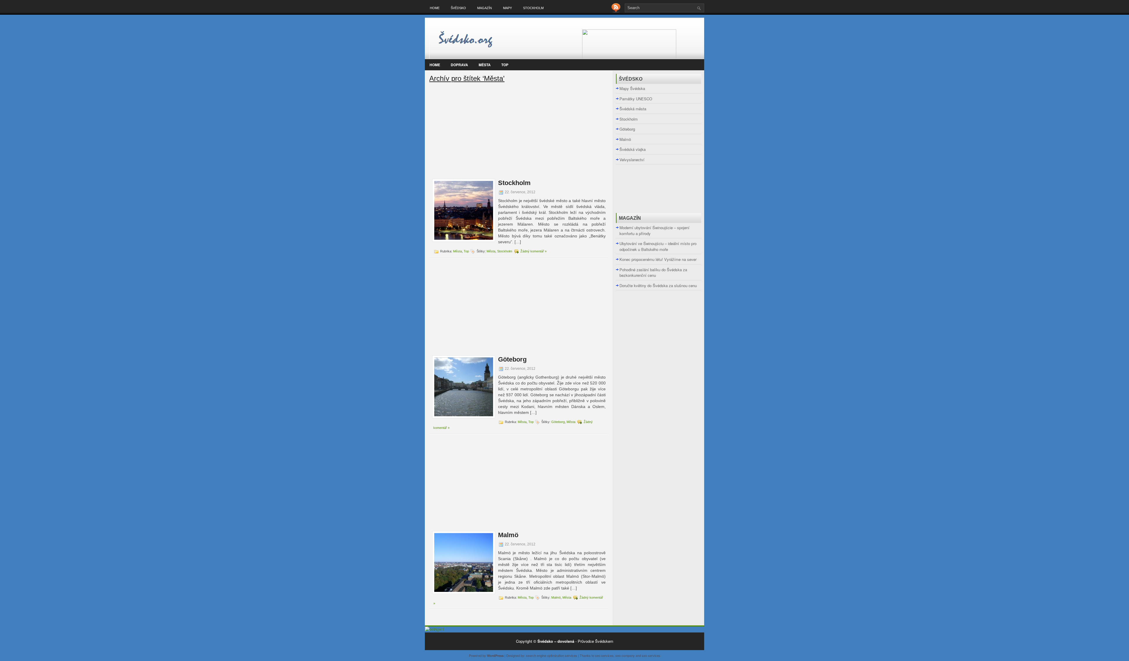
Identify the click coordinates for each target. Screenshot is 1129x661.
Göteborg (512, 359)
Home (435, 8)
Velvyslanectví (631, 159)
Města (485, 64)
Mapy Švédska (632, 88)
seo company (625, 655)
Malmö (508, 535)
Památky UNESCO (635, 98)
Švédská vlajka (632, 149)
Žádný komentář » (533, 251)
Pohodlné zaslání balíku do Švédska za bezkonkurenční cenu (653, 272)
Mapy (507, 8)
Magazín (484, 8)
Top (504, 64)
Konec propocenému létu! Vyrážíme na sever (658, 259)
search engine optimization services (551, 655)
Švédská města (632, 108)
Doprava (459, 64)
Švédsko (458, 8)
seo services (604, 655)
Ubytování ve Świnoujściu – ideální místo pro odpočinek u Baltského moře (658, 246)
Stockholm (533, 8)
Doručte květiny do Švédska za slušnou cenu (658, 285)
